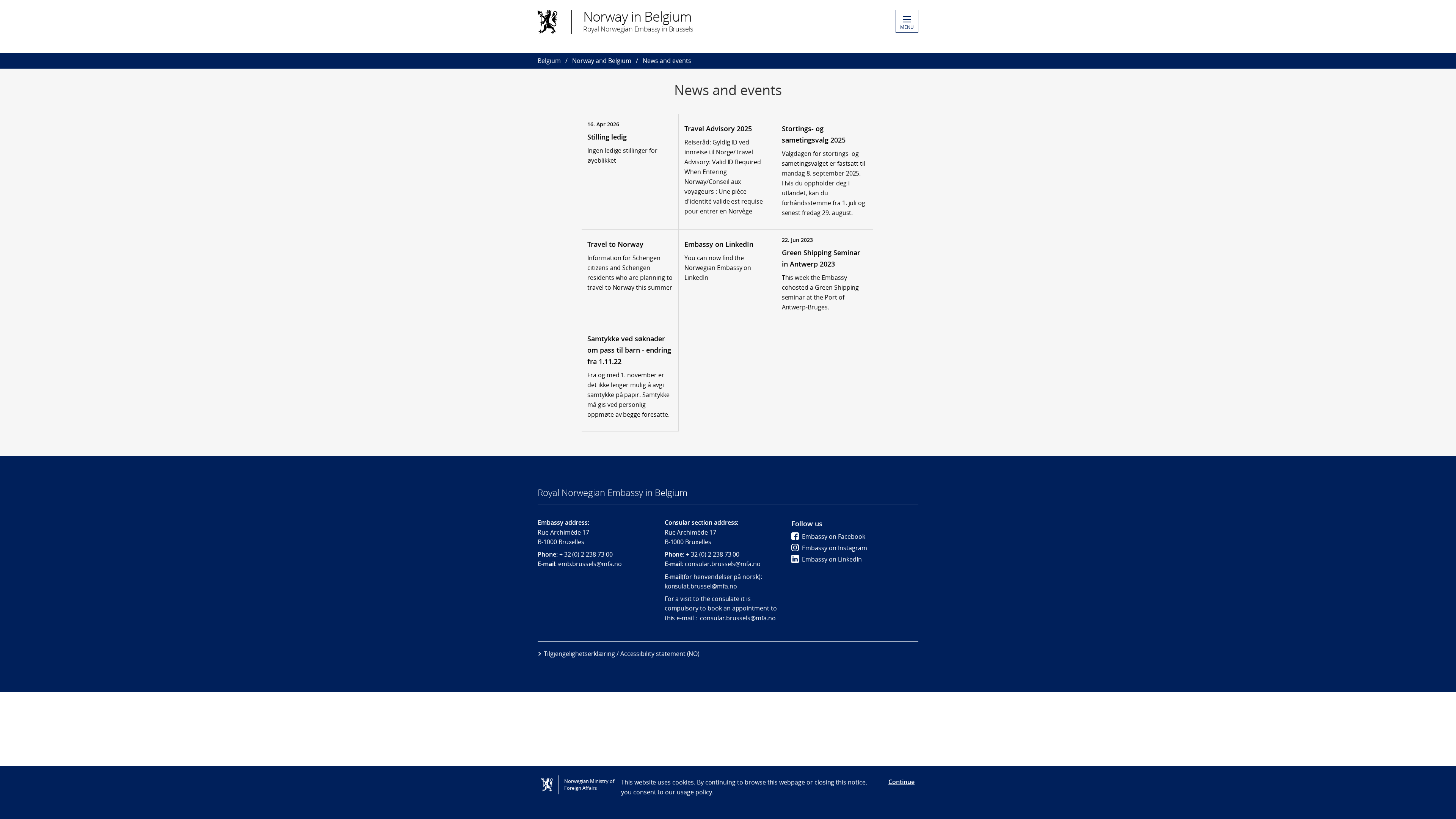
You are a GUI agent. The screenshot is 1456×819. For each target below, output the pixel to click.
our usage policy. (689, 792)
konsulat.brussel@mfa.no (701, 586)
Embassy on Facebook (833, 536)
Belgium (549, 60)
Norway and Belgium (601, 60)
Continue (901, 782)
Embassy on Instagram (834, 548)
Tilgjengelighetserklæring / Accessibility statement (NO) (622, 654)
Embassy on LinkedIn (832, 559)
